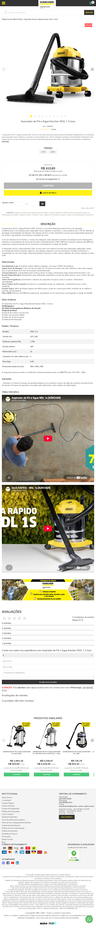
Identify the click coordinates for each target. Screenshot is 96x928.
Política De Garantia (9, 831)
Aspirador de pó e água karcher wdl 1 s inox (41, 19)
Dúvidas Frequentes (9, 817)
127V (43, 152)
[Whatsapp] (89, 919)
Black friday (17, 19)
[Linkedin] (17, 863)
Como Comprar (8, 814)
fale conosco (66, 817)
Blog (3, 842)
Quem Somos (7, 797)
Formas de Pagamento (10, 809)
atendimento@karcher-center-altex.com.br (76, 806)
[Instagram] (3, 863)
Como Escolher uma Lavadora (13, 820)
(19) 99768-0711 (65, 802)
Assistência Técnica (9, 834)
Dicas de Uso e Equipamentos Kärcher (16, 823)
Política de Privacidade (11, 811)
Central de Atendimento (11, 825)
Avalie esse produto (48, 682)
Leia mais (5, 141)
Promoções (6, 836)
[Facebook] (8, 863)
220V (52, 152)
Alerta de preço (49, 193)
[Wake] (43, 924)
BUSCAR (89, 12)
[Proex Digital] (52, 924)
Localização (6, 800)
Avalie (53, 129)
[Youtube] (12, 863)
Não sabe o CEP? (88, 208)
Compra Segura (8, 803)
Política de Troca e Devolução (13, 828)
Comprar (48, 185)
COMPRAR (16, 774)
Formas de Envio (8, 806)
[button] (31, 116)
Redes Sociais (7, 839)
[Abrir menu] (3, 3)
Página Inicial (7, 19)
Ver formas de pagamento (47, 179)
